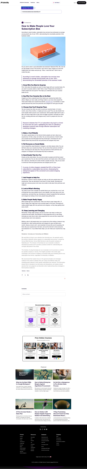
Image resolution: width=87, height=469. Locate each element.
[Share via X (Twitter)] (25, 275)
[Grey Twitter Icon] (44, 429)
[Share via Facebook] (22, 275)
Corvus (52, 462)
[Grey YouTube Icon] (46, 429)
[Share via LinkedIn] (28, 275)
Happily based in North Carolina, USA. (42, 456)
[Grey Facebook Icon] (42, 429)
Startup (28, 270)
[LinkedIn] (40, 429)
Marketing (24, 270)
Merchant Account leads (45, 450)
